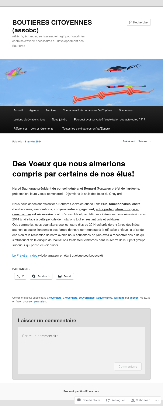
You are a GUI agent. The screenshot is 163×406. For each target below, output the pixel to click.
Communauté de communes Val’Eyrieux (87, 110)
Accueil (18, 110)
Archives (50, 110)
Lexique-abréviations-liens (29, 119)
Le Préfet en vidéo (24, 255)
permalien (40, 301)
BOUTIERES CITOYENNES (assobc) (52, 26)
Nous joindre (59, 119)
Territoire (119, 297)
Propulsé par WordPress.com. (81, 391)
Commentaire (128, 366)
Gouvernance (104, 297)
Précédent (127, 141)
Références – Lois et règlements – (35, 128)
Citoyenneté (54, 297)
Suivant (144, 141)
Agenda (34, 110)
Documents (126, 110)
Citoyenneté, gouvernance (79, 297)
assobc (134, 297)
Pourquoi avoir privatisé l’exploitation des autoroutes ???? (109, 119)
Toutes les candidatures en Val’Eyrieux (86, 128)
